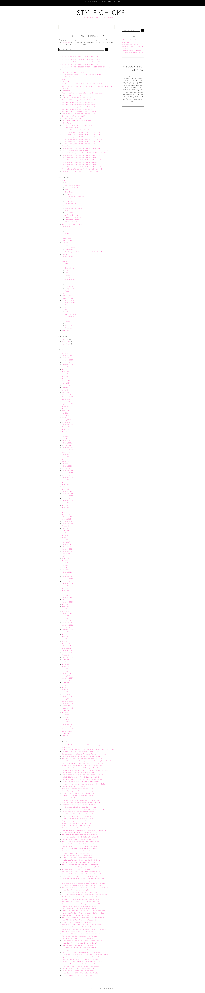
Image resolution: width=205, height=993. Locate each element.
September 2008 (67, 708)
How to (64, 254)
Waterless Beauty (71, 316)
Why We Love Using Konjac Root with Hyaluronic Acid (80, 841)
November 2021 (67, 424)
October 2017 (66, 526)
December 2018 (67, 494)
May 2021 (65, 436)
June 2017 (65, 535)
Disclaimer (65, 88)
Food (66, 270)
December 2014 (67, 602)
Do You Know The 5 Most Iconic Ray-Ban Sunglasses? (80, 945)
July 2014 (65, 604)
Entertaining (69, 268)
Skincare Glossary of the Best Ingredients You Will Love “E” (82, 144)
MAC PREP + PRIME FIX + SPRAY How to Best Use (79, 848)
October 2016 (66, 553)
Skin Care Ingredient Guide (71, 127)
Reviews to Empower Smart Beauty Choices (77, 125)
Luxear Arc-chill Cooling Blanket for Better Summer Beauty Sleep (84, 952)
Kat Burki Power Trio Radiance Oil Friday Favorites (79, 881)
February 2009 (67, 696)
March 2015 (66, 595)
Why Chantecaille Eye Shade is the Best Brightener (79, 807)
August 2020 (66, 457)
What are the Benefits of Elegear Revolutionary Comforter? (82, 867)
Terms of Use (66, 146)
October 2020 (66, 452)
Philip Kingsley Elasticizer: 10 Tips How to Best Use (80, 832)
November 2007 (67, 731)
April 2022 (65, 415)
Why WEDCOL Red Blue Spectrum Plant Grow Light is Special (83, 917)
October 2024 (66, 381)
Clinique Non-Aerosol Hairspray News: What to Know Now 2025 (84, 779)
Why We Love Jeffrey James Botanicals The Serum (79, 851)
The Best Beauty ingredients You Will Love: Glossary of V (81, 167)
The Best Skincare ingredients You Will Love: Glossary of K (82, 169)
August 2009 (66, 683)
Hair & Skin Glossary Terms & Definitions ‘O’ (81, 59)
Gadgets (68, 312)
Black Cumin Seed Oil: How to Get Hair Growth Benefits (81, 964)
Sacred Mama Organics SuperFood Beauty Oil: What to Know (82, 763)
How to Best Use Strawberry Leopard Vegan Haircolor (80, 901)
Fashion (64, 229)
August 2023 (66, 390)
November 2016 (67, 551)
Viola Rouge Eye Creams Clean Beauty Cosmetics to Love (82, 892)
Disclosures (66, 90)
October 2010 (66, 655)
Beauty (64, 180)
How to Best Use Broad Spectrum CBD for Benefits (79, 906)
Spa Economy (69, 213)
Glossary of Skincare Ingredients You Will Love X (78, 107)
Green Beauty (69, 201)
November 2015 (67, 579)
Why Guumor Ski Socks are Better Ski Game (76, 816)
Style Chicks (101, 12)
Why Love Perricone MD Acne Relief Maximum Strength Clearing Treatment (88, 749)
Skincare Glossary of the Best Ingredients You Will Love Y (82, 141)
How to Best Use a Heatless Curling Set (75, 890)
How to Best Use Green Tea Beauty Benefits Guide (79, 862)
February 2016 (67, 572)
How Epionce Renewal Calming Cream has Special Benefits (82, 860)
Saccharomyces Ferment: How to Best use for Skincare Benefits (83, 809)
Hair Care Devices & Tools (74, 217)
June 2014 (65, 606)
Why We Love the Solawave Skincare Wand (76, 922)
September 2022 (67, 404)
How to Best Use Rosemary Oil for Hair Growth (78, 938)
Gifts (66, 272)
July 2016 (65, 560)
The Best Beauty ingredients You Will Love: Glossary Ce (81, 155)
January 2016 (66, 574)
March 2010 (66, 671)
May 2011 (65, 639)
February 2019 (67, 491)
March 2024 (66, 383)
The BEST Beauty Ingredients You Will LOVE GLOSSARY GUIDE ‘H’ (85, 150)
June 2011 (65, 636)
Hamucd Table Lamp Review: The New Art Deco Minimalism (82, 924)
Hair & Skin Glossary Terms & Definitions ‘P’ (81, 62)
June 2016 (65, 563)
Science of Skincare (68, 302)
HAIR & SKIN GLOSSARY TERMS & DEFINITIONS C (86, 67)
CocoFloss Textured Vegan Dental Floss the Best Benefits (82, 897)
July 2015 (65, 588)
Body (66, 189)
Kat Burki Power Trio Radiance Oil (74, 116)
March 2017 (66, 542)
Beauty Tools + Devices (70, 215)
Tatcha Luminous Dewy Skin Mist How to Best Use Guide (81, 756)
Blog (63, 79)
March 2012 (66, 618)
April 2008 (65, 719)
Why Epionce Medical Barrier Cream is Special (78, 855)
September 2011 (67, 630)
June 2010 (65, 664)
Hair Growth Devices (72, 219)
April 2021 (65, 438)
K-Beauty (65, 261)
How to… (68, 206)
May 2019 (65, 487)
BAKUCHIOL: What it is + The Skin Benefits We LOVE (80, 777)
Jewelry (67, 231)
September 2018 (67, 500)
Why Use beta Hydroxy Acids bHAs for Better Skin (79, 788)
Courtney (65, 339)
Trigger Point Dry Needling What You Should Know (79, 947)
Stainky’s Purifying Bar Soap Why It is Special (77, 795)
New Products (70, 279)
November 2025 (67, 360)
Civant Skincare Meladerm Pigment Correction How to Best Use (84, 929)
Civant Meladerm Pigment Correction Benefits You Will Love (83, 878)
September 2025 (67, 364)
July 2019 (65, 482)
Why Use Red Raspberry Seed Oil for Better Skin (78, 844)
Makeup (71, 199)
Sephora (68, 210)
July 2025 (65, 369)
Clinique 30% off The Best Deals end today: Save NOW (81, 772)
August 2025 (66, 367)
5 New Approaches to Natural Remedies (75, 950)
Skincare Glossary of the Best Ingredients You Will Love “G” (82, 134)
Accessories (69, 321)
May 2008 (65, 717)
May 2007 (65, 735)
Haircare (65, 243)
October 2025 (66, 362)
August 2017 (66, 530)
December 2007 (67, 729)
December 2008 (67, 701)
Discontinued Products (76, 196)
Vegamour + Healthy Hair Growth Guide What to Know (80, 800)
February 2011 (67, 646)
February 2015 (67, 597)
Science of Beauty (68, 300)
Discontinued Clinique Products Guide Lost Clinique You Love (83, 93)
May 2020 (65, 461)
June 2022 (65, 411)
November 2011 (67, 625)
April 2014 (65, 611)
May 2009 (65, 689)
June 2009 (65, 687)
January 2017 (66, 547)
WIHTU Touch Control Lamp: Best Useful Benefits (79, 927)
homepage (66, 42)
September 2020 (67, 454)
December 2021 (67, 422)
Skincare (65, 307)
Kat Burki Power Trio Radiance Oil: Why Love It (78, 975)
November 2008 (67, 703)
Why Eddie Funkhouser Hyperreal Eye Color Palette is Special (83, 765)
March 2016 (66, 570)
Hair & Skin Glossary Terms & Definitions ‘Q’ (81, 64)
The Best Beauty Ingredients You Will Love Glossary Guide (82, 148)
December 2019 (67, 470)
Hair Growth (69, 249)
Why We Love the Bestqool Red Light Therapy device (80, 865)
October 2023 (66, 385)
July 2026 (65, 353)
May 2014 (65, 609)
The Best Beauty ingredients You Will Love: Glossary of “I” (82, 157)
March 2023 (66, 392)
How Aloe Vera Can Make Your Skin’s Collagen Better (80, 782)
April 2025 (65, 376)
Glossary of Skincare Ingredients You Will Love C (78, 104)
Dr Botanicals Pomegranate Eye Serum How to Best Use (81, 899)
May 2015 (65, 593)
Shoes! (67, 233)
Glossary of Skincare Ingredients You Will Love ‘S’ (79, 100)
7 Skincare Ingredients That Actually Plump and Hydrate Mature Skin (85, 770)
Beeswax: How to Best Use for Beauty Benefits (78, 869)
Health (67, 275)
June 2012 (65, 616)
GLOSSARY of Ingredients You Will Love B (76, 97)
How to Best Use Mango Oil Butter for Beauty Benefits (81, 871)
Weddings (68, 328)
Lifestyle (65, 266)
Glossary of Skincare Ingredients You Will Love (78, 109)
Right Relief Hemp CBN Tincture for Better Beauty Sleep (81, 957)
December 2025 (67, 358)
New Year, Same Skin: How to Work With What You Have (81, 751)
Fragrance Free (67, 240)
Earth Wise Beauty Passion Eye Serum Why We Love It (80, 959)
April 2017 (65, 540)
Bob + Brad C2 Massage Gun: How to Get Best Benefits (81, 934)
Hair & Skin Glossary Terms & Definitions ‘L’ (81, 56)
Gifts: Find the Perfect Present (72, 95)
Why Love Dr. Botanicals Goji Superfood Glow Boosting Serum (83, 874)
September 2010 (67, 657)
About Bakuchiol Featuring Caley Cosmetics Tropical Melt (82, 885)
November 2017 (67, 523)
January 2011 (66, 648)
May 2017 (65, 537)
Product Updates (68, 298)
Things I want (69, 289)
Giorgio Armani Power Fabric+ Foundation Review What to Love (84, 754)
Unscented (65, 330)
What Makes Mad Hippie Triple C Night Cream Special (80, 966)
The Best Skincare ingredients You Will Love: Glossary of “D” (83, 171)
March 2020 (66, 464)
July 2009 (65, 685)
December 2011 (67, 623)
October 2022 (66, 401)
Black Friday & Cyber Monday (72, 224)
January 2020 (66, 468)
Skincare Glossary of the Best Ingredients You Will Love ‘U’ (82, 139)
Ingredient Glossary (72, 314)
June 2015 (65, 590)
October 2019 (66, 475)
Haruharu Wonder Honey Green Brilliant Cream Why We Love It (84, 830)
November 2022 (67, 399)
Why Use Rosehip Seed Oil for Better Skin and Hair (79, 876)
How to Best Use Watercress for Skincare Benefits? (79, 846)
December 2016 (67, 549)
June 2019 (65, 484)
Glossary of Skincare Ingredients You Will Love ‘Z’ (79, 102)
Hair (66, 245)
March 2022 (66, 417)
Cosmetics (68, 194)
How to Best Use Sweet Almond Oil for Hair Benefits (80, 943)
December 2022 (67, 397)
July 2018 (65, 505)
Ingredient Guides (68, 256)
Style (63, 319)
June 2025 (65, 371)
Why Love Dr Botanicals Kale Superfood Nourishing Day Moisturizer (85, 888)
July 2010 (65, 662)
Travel (67, 291)
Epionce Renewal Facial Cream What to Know (77, 853)
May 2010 (65, 666)
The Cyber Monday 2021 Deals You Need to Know (79, 908)
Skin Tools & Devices (72, 222)
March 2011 (66, 643)
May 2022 (65, 413)
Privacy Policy (67, 123)
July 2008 (65, 712)
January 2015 (66, 600)
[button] (2, 1)
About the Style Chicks (69, 77)
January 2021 (66, 445)
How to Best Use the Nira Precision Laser (76, 786)
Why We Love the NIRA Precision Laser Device (78, 793)
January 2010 (66, 676)
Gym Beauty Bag (70, 203)
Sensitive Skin (66, 305)
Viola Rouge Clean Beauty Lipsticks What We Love (79, 936)
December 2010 (67, 650)
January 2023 (66, 394)
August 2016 (66, 558)
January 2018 (66, 519)
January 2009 (66, 699)
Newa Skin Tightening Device (72, 118)
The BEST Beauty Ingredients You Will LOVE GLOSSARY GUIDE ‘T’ (85, 153)
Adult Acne (68, 309)
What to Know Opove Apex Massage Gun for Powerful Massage (83, 904)
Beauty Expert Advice (72, 185)
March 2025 (66, 378)
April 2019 (65, 489)
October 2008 (66, 706)
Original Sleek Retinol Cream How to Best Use (78, 818)
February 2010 (67, 673)
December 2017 (67, 521)
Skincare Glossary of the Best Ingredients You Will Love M (82, 132)
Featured (65, 236)
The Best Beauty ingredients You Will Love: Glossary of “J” (82, 160)
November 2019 (67, 473)
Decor (67, 323)
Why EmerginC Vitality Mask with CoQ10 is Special (79, 834)
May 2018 (65, 510)
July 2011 (65, 634)
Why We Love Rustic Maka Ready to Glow (76, 825)
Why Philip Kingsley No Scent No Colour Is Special (79, 791)
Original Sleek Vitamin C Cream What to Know (78, 823)
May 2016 (65, 565)
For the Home (66, 238)
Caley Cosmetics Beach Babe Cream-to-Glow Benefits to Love (83, 883)
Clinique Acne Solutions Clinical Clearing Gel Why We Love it (83, 768)
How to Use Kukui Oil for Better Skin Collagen (78, 811)
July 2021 (65, 431)
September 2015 (67, 583)
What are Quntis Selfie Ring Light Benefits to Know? (80, 837)
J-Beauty (65, 259)
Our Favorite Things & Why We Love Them (76, 120)
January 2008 (66, 726)
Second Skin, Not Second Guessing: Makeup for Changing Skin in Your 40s (87, 761)
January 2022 (66, 420)
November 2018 (67, 496)
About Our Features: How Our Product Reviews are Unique (82, 74)
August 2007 (66, 733)
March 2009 (66, 694)
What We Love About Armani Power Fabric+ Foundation (81, 802)
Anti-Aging (68, 183)
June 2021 (65, 434)
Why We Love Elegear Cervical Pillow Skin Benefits (79, 828)
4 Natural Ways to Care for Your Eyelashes (76, 915)
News (64, 293)
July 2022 (65, 408)
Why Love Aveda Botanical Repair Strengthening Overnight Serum (84, 784)
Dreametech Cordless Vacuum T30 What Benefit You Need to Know (85, 954)
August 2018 (66, 503)
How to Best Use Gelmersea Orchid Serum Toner (78, 968)
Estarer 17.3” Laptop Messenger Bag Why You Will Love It (82, 961)
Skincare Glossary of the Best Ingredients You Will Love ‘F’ (82, 137)
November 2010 (67, 653)
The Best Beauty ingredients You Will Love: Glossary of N (82, 164)
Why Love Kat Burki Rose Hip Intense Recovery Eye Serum (82, 758)
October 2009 (66, 680)
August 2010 (66, 659)
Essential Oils (66, 226)
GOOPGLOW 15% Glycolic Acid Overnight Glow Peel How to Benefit (85, 894)
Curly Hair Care (73, 247)
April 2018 (65, 512)
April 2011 (65, 641)
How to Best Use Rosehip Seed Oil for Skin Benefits (80, 839)
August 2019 (66, 480)
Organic (67, 282)
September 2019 (67, 477)
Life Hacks (65, 263)
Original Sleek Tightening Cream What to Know (78, 821)
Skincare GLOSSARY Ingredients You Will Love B (78, 130)
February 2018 (67, 517)
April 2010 (65, 669)
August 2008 (66, 710)
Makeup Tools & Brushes (73, 208)
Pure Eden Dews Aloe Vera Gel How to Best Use (78, 805)
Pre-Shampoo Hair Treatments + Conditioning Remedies (84, 252)
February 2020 (67, 466)
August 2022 (66, 406)
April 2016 (65, 567)
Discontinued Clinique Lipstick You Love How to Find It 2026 (83, 775)
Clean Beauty (69, 192)
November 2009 (67, 678)
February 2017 (67, 544)
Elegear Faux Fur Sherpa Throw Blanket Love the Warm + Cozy (83, 913)
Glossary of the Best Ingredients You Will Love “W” (79, 111)
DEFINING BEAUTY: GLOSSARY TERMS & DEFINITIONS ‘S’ (82, 84)
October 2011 (66, 627)
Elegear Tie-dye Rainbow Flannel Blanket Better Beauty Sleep (83, 911)
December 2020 (67, 447)
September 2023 (67, 387)
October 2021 (66, 427)
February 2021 (67, 443)
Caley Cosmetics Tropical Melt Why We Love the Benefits (82, 941)
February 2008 (67, 724)
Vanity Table (69, 325)
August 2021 (66, 429)
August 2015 (66, 586)
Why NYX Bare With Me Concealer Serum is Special (79, 814)
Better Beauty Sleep (72, 187)
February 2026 (67, 355)
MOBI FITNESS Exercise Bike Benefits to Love (78, 858)
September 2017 (67, 528)
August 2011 (66, 632)
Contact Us (66, 81)
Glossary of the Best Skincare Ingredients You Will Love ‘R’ (82, 114)
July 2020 (65, 459)
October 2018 (66, 498)
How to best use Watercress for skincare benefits (79, 931)
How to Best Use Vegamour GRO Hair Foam (77, 798)
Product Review (67, 296)
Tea (66, 284)
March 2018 (66, 514)
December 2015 (67, 576)
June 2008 (65, 715)
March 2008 (66, 722)
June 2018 (65, 507)
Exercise (71, 277)
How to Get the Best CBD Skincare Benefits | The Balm (81, 973)
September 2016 (67, 556)
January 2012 (66, 620)
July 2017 (65, 533)
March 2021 (66, 440)
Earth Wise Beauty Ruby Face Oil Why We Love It (79, 920)
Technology (69, 286)
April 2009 (65, 692)
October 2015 (66, 581)
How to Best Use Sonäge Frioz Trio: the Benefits (78, 970)
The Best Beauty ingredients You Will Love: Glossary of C (82, 162)
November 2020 (67, 450)
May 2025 (65, 374)
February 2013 (67, 613)
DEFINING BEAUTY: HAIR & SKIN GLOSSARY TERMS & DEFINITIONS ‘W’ (87, 86)
